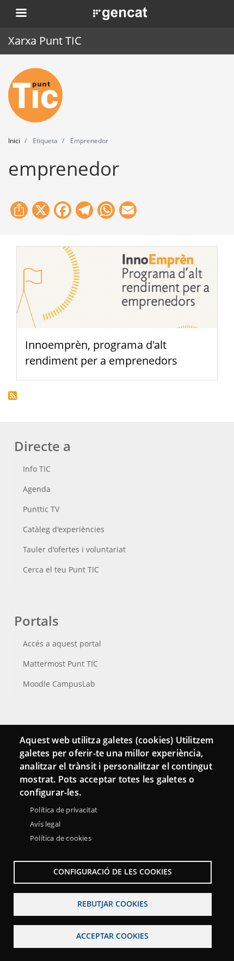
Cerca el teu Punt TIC (61, 569)
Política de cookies (60, 838)
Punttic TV (41, 509)
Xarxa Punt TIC (45, 40)
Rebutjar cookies (112, 903)
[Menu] (21, 13)
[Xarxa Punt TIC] (39, 95)
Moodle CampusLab (59, 684)
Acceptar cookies (112, 936)
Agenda (37, 489)
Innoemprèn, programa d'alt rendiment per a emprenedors (101, 352)
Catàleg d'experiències (63, 529)
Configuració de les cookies (112, 871)
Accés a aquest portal (62, 643)
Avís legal (45, 824)
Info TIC (37, 469)
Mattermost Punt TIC (60, 663)
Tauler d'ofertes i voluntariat (74, 549)
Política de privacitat (63, 810)
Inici (14, 140)
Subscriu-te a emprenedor (12, 395)
